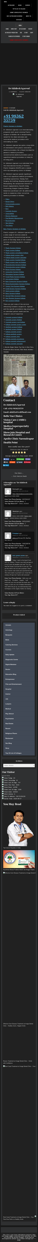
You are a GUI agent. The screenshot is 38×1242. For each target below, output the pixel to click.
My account (22, 29)
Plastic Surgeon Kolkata (13, 248)
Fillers (7, 199)
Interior (7, 694)
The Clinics (9, 225)
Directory (14, 29)
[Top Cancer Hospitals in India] (19, 827)
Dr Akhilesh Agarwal (19, 88)
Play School (9, 713)
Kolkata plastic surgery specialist (15, 257)
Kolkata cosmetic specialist (14, 343)
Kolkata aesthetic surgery (13, 334)
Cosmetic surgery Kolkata (13, 320)
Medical (8, 709)
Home (7, 29)
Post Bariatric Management (14, 218)
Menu (5, 2)
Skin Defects (9, 223)
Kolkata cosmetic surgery (13, 332)
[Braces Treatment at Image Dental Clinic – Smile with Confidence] (19, 1044)
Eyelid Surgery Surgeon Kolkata (15, 288)
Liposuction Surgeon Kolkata (14, 272)
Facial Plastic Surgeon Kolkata (15, 277)
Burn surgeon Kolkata (12, 300)
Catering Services (11, 645)
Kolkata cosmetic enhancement (15, 341)
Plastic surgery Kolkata (12, 250)
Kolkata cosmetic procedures (14, 339)
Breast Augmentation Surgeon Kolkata (17, 284)
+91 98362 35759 (13, 118)
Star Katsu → (19, 473)
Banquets (8, 635)
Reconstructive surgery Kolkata (15, 267)
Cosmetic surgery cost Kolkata (15, 322)
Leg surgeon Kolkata (12, 279)
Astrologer (11, 5)
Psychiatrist (9, 718)
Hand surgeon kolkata (12, 291)
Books (20, 5)
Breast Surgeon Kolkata (13, 269)
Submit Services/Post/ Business (19, 12)
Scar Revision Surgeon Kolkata (15, 298)
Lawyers (8, 704)
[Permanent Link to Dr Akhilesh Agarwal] (18, 99)
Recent (30, 29)
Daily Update (9, 654)
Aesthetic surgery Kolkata (13, 329)
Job (21, 33)
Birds (7, 640)
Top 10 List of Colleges (19, 9)
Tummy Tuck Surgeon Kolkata (15, 286)
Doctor (7, 669)
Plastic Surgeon (24, 91)
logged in (15, 606)
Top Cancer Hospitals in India (11, 848)
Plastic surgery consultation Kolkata (16, 253)
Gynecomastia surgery (12, 204)
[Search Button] (35, 2)
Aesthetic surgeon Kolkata (13, 327)
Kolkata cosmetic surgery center (15, 324)
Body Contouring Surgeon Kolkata (16, 281)
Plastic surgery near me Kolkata (15, 262)
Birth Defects (9, 206)
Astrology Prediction (11, 33)
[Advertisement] (19, 63)
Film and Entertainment (13, 684)
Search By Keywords (14, 36)
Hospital (8, 689)
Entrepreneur (9, 679)
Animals (8, 625)
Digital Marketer (10, 664)
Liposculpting (9, 213)
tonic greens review (18, 555)
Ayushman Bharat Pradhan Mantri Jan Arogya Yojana (18, 869)
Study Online (26, 36)
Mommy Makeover (11, 216)
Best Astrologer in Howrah (14, 16)
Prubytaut (15, 533)
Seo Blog (8, 743)
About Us (28, 16)
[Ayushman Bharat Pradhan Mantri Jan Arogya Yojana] (19, 859)
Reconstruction (10, 220)
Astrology (8, 630)
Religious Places (11, 733)
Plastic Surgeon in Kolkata (12, 126)
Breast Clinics (9, 201)
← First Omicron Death (19, 476)
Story (26, 33)
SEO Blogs (19, 20)
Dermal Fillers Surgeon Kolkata (15, 296)
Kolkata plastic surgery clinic (14, 255)
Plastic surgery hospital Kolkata (15, 260)
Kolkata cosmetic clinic (12, 336)
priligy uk (15, 538)
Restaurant (9, 738)
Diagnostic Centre (11, 659)
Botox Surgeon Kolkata (12, 293)
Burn (7, 208)
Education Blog (10, 674)
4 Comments (13, 91)
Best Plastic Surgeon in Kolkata (14, 229)
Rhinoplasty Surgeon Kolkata (14, 274)
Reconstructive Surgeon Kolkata (15, 265)
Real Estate (9, 723)
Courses (27, 5)
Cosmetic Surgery (11, 211)
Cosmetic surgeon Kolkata (13, 317)
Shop (31, 33)
